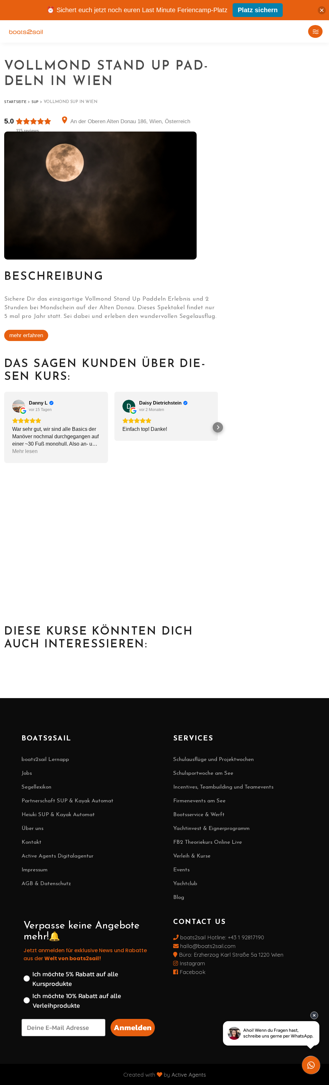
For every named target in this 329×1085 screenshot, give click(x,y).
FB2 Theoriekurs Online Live (207, 842)
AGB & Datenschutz (46, 883)
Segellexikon (36, 787)
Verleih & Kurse (191, 856)
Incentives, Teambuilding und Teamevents (223, 787)
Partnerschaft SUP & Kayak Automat (67, 801)
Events (181, 870)
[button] (5, 427)
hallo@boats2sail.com (207, 946)
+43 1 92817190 (246, 937)
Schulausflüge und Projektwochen (213, 759)
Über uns (32, 828)
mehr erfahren (26, 335)
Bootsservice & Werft (199, 814)
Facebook (192, 972)
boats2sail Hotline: (203, 937)
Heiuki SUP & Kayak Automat (58, 814)
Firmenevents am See (199, 801)
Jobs (27, 773)
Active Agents (189, 1074)
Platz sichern (258, 9)
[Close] (322, 10)
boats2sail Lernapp (45, 759)
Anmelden (133, 1027)
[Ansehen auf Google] (18, 406)
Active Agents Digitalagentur (57, 856)
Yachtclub (185, 883)
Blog (178, 897)
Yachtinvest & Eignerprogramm (211, 828)
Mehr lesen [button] (25, 451)
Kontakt (31, 842)
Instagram (191, 963)
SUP (35, 102)
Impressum (35, 870)
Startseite (15, 102)
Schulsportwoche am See (203, 773)
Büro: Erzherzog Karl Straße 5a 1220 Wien (231, 954)
